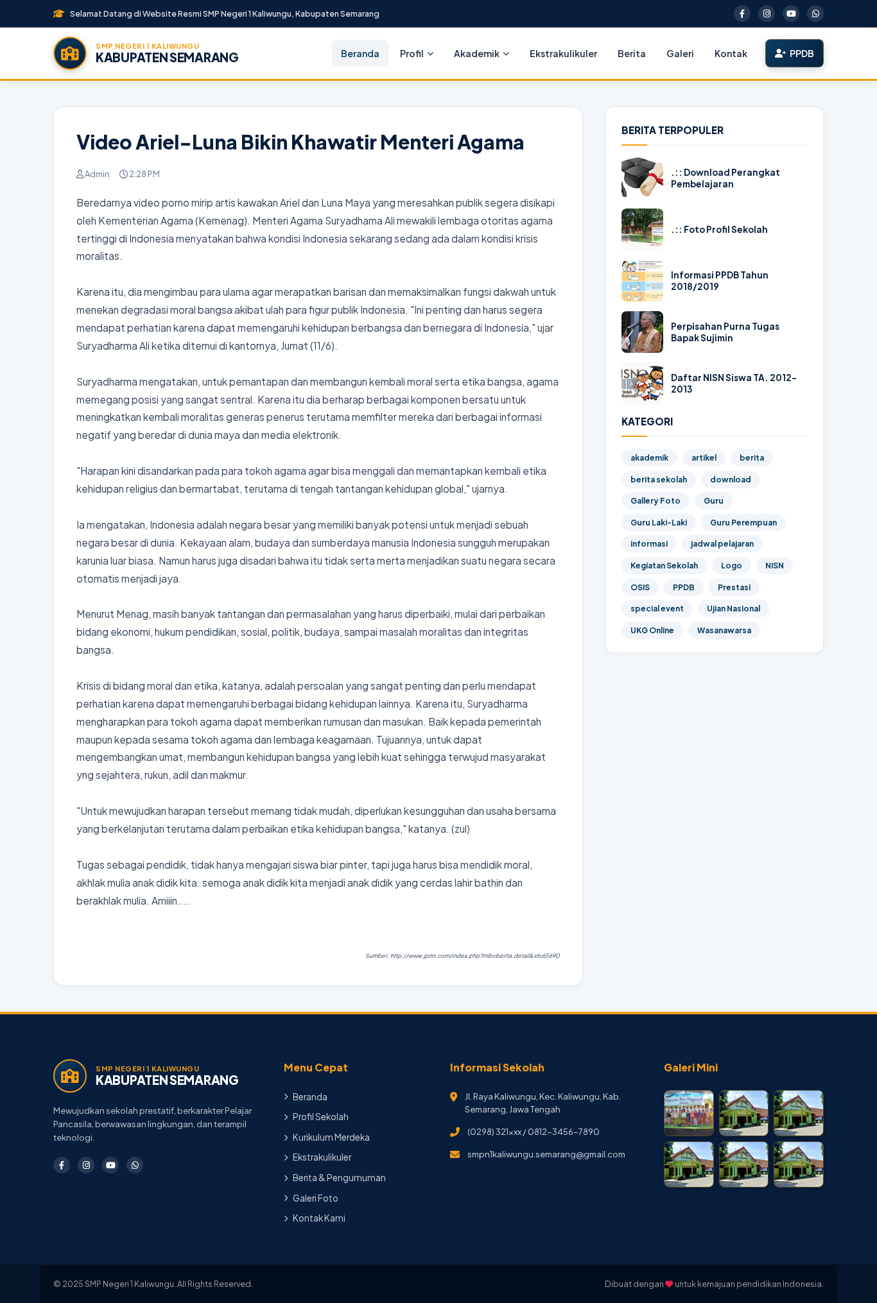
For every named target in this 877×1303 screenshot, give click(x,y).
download (730, 479)
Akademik (476, 53)
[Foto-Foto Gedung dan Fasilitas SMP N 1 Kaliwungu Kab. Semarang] (744, 1164)
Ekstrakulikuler (563, 53)
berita (752, 458)
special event (657, 608)
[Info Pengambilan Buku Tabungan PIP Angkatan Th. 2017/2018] (799, 1164)
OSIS (640, 587)
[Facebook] (742, 13)
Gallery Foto (655, 501)
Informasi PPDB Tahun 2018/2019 (719, 280)
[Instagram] (766, 13)
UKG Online (652, 630)
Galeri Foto (315, 1198)
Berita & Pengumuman (339, 1177)
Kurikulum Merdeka (331, 1137)
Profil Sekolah (321, 1116)
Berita (632, 53)
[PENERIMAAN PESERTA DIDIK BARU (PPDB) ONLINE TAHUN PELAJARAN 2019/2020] (689, 1164)
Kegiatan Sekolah (664, 565)
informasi (649, 544)
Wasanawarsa (724, 630)
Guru (714, 501)
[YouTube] (791, 13)
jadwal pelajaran (722, 544)
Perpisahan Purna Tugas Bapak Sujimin (725, 332)
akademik (649, 458)
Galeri (680, 53)
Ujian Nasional (733, 608)
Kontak (731, 53)
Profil (412, 53)
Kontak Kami (319, 1218)
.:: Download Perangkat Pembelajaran (725, 178)
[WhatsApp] (815, 13)
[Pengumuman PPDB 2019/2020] (744, 1113)
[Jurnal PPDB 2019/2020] (799, 1113)
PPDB (802, 53)
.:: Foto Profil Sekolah (719, 229)
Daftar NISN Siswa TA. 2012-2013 (734, 383)
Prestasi (734, 587)
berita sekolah (658, 479)
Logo (731, 565)
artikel (703, 458)
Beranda (360, 53)
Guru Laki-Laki (658, 522)
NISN (774, 565)
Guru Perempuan (743, 522)
